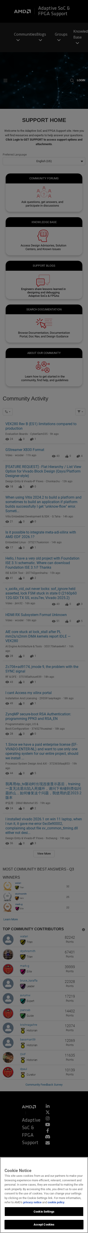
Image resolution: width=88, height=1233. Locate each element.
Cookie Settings (44, 1211)
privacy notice (32, 1202)
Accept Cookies (44, 1224)
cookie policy (56, 1202)
